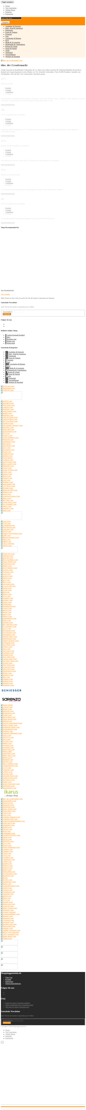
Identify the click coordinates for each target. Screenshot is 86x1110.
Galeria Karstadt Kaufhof (16, 335)
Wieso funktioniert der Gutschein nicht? (19, 1005)
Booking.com (11, 339)
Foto (7, 36)
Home (7, 6)
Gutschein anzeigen (8, 105)
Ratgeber (8, 12)
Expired (8, 88)
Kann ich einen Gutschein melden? (17, 1003)
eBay (8, 337)
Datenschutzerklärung (13, 984)
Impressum (9, 982)
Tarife (7, 50)
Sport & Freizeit (11, 48)
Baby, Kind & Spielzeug (14, 28)
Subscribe (7, 314)
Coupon (8, 90)
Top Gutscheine (11, 8)
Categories (5, 22)
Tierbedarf (9, 53)
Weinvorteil (11, 343)
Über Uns (8, 977)
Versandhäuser (10, 55)
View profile (5, 294)
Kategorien (9, 14)
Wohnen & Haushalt (12, 57)
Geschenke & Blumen (13, 38)
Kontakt (8, 980)
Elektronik (9, 30)
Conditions (9, 92)
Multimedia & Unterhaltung (15, 44)
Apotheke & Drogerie (13, 26)
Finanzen (8, 34)
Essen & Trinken (11, 32)
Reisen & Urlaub (11, 46)
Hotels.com (11, 341)
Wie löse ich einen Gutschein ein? (17, 1007)
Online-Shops (10, 10)
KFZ (7, 40)
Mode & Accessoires (12, 42)
